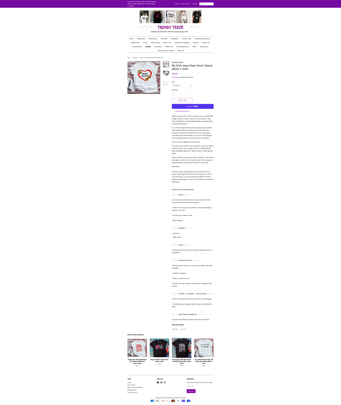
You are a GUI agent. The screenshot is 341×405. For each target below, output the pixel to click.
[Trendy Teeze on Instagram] (165, 383)
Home (131, 39)
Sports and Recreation (166, 51)
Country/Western (182, 47)
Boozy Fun (206, 43)
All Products (153, 39)
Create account (185, 4)
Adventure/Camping (182, 43)
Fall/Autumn (135, 43)
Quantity (175, 90)
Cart (196, 4)
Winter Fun (167, 43)
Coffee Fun (169, 47)
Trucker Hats (186, 39)
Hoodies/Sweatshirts (202, 39)
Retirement (204, 47)
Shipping (175, 77)
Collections (141, 39)
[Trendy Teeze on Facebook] (158, 383)
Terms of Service (132, 392)
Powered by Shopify (180, 398)
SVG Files (164, 39)
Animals (148, 47)
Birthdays (158, 47)
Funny (145, 43)
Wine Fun (181, 51)
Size (173, 82)
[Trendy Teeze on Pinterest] (161, 383)
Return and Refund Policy (134, 387)
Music (195, 47)
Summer (196, 43)
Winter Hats (155, 43)
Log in (176, 4)
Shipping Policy (131, 390)
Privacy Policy (131, 385)
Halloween (175, 39)
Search (129, 382)
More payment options (182, 111)
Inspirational (137, 47)
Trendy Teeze (170, 398)
